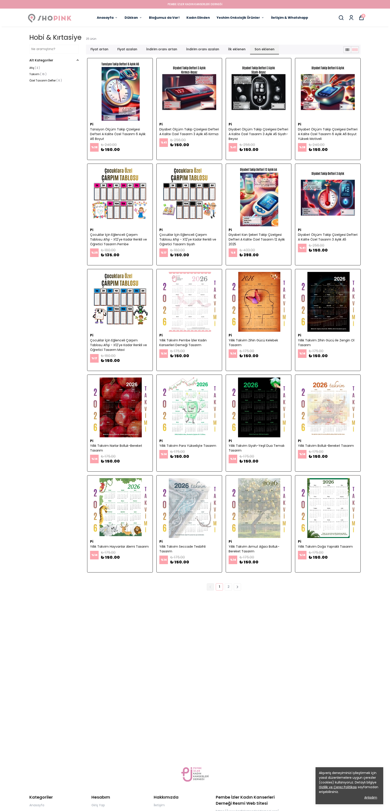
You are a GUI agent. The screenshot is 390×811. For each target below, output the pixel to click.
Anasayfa (105, 17)
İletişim (159, 805)
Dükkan (131, 17)
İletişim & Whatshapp (289, 17)
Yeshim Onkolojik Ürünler (238, 17)
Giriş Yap (98, 805)
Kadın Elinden (198, 17)
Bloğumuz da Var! (164, 17)
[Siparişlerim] (351, 18)
